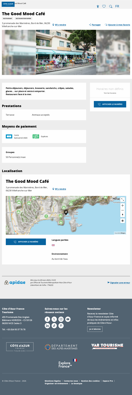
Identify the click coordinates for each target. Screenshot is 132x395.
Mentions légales (53, 381)
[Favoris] (104, 6)
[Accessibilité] (98, 6)
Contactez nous (71, 381)
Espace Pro (108, 381)
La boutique (76, 383)
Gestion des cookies (90, 381)
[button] (110, 6)
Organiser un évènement (56, 383)
